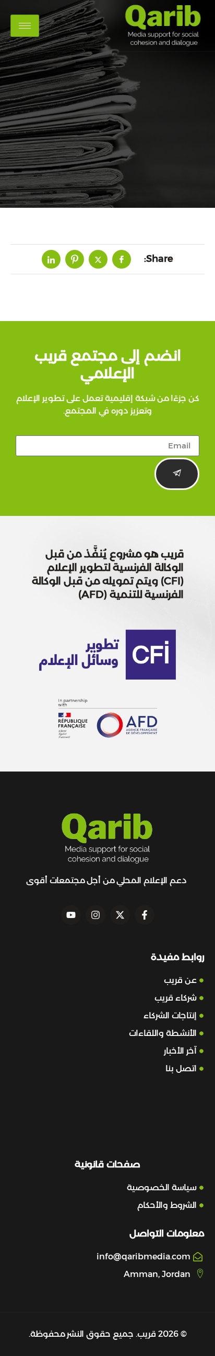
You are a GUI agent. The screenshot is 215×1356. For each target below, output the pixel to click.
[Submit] (176, 474)
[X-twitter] (120, 915)
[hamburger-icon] (24, 26)
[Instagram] (95, 915)
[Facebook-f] (144, 915)
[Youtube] (71, 915)
